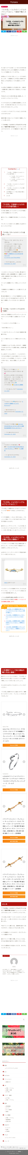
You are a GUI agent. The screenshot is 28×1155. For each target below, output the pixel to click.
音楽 (5, 1103)
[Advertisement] (14, 51)
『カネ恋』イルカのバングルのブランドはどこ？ (15, 184)
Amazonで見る (14, 745)
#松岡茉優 (8, 428)
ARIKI (5, 582)
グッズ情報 (9, 1109)
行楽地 (7, 1131)
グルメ (6, 1135)
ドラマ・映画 (7, 1095)
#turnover (7, 405)
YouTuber (7, 1075)
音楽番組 (8, 1106)
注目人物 (8, 1121)
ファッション (7, 1079)
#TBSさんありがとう (16, 428)
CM (5, 1085)
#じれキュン (11, 448)
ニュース (6, 1141)
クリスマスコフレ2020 (12, 1068)
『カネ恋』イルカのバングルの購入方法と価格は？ (15, 188)
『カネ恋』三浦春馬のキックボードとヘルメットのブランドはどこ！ (15, 616)
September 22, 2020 (10, 263)
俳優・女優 (9, 1090)
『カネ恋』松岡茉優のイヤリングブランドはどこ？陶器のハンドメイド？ (15, 628)
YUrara (14, 2)
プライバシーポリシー (11, 1151)
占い (5, 1072)
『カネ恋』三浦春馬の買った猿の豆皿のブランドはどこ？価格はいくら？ (15, 622)
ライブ (7, 1108)
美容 (5, 1065)
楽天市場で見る (14, 841)
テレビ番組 (7, 1115)
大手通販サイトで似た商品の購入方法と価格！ (15, 192)
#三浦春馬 (9, 254)
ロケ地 (7, 1091)
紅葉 (7, 1129)
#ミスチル (16, 403)
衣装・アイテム (4, 6)
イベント (8, 1127)
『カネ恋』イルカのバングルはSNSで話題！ (17, 180)
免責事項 (19, 1151)
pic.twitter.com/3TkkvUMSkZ (12, 257)
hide (18, 169)
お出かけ (6, 1125)
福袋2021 (8, 1082)
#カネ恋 (15, 384)
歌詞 (7, 1111)
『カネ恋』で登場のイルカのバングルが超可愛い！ (15, 173)
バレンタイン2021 (10, 1137)
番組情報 (8, 1119)
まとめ (8, 195)
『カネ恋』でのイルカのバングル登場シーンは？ (17, 177)
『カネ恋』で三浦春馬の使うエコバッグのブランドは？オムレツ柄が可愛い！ (15, 610)
